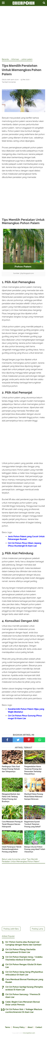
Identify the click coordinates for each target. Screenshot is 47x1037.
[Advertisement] (23, 32)
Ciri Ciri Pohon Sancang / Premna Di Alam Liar (22, 995)
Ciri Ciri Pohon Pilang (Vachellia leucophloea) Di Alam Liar (20, 950)
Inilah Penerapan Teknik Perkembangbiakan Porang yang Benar (11, 849)
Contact (38, 1027)
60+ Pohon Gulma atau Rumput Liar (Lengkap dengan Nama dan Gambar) (23, 943)
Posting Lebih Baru (11, 929)
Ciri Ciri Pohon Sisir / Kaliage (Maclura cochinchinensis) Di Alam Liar (23, 1010)
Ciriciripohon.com (29, 1033)
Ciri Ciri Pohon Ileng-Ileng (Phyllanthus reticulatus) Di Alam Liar (24, 973)
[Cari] (44, 2)
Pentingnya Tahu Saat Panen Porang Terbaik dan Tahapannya (11, 768)
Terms (7, 1027)
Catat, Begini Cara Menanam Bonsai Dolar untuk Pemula (22, 1003)
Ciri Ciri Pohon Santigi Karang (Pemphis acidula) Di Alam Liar (24, 988)
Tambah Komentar (9, 82)
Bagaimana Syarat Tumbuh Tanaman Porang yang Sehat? (32, 824)
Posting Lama (37, 929)
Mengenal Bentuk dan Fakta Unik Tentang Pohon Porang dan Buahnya (11, 797)
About (30, 1027)
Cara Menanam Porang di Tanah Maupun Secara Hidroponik (12, 824)
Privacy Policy (19, 1027)
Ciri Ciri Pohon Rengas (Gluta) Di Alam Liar (23, 965)
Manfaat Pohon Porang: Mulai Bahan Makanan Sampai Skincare (33, 796)
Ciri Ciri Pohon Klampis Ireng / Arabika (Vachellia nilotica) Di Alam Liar (23, 958)
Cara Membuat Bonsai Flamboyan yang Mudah (24, 980)
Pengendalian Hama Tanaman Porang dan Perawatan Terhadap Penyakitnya (33, 770)
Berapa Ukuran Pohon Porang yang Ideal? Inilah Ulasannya (34, 849)
